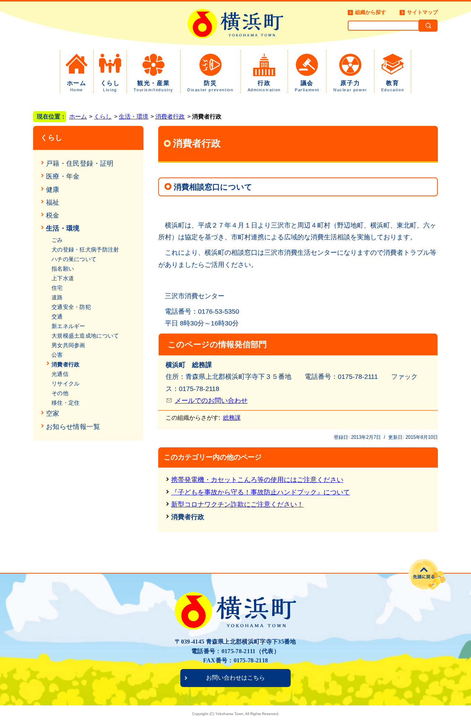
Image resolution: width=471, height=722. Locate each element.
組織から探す (370, 12)
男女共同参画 (68, 345)
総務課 (232, 418)
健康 (53, 189)
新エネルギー (68, 326)
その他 (60, 393)
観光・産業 (153, 86)
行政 (264, 86)
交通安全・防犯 (71, 307)
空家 (53, 413)
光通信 (60, 374)
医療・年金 (63, 176)
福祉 (53, 202)
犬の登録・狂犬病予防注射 (85, 249)
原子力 (350, 86)
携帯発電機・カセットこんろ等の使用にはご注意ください (257, 479)
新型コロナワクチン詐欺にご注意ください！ (237, 504)
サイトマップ (422, 12)
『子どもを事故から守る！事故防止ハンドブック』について (260, 492)
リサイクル (66, 383)
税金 (53, 215)
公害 (57, 355)
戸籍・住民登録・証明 (80, 163)
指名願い (63, 268)
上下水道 (63, 278)
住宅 (57, 288)
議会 (307, 86)
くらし (110, 86)
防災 (210, 86)
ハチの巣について (74, 259)
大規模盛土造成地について (85, 335)
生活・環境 (133, 116)
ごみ (57, 240)
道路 (57, 297)
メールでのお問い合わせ (211, 400)
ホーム (76, 86)
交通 (57, 316)
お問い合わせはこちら (235, 678)
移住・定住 (66, 402)
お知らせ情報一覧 (73, 426)
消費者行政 (170, 116)
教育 (392, 86)
